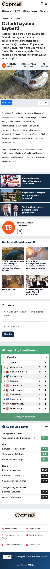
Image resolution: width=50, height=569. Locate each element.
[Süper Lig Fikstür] (46, 427)
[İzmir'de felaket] (13, 281)
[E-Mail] (19, 231)
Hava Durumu (11, 529)
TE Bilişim (22, 226)
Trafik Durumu (35, 529)
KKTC (17, 11)
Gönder (8, 334)
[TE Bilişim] (8, 227)
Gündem (6, 11)
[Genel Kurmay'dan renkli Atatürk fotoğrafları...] (37, 281)
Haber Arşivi (35, 545)
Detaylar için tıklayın (25, 417)
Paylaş (8, 102)
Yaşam (16, 19)
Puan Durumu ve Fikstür (10, 536)
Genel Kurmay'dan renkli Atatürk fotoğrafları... (35, 292)
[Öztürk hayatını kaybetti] (25, 84)
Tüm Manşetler (35, 535)
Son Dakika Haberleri (14, 545)
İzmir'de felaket (9, 290)
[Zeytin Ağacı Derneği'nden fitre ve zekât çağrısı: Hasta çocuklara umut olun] (37, 253)
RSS (8, 557)
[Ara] (42, 4)
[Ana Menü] (46, 4)
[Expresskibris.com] (12, 4)
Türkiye (44, 11)
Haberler (6, 19)
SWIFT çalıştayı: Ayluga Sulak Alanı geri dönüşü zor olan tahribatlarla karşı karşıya (13, 265)
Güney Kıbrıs (30, 11)
